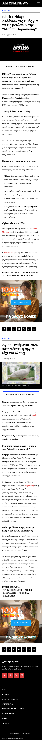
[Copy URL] (29, 329)
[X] (9, 329)
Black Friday (30, 272)
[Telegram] (19, 329)
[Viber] (24, 329)
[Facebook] (4, 329)
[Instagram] (10, 675)
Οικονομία (27, 275)
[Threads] (22, 675)
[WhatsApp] (14, 329)
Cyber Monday (11, 275)
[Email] (34, 329)
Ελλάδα (6, 11)
